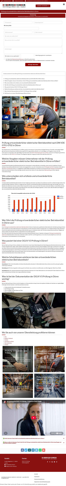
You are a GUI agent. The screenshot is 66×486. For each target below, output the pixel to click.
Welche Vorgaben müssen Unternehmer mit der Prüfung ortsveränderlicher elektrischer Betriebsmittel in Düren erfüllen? (31, 80)
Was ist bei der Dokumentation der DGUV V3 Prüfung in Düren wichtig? (20, 91)
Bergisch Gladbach (9, 338)
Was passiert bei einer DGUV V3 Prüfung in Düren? (16, 87)
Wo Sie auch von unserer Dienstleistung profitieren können (18, 93)
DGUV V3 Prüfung (7, 168)
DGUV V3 (14, 154)
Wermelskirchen (8, 343)
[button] (22, 450)
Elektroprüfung (47, 170)
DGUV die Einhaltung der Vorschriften (40, 152)
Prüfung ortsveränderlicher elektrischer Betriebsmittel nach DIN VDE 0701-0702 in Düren (25, 78)
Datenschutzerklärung (17, 59)
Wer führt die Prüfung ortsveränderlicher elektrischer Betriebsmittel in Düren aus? (23, 85)
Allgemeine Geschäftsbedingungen (42, 481)
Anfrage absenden (33, 64)
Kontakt (36, 474)
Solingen (6, 344)
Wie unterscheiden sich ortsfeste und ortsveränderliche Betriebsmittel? (20, 82)
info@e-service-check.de (11, 466)
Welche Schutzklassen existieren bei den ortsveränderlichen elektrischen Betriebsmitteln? (24, 89)
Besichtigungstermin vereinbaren (43, 55)
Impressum (36, 476)
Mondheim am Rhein (9, 341)
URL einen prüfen (7, 25)
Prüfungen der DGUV (49, 167)
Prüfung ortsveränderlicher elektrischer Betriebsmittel (16, 227)
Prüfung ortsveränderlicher (56, 168)
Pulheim (6, 340)
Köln (6, 336)
